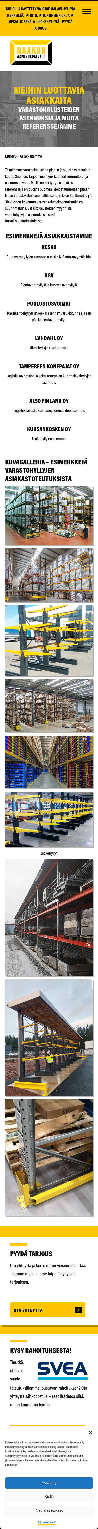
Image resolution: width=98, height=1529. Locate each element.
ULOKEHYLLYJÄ (47, 21)
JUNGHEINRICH (54, 15)
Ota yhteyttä (28, 1310)
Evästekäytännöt (47, 1522)
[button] (90, 1432)
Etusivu (11, 156)
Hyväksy (49, 1483)
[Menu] (87, 11)
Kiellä (49, 1496)
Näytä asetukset (49, 1510)
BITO (33, 15)
